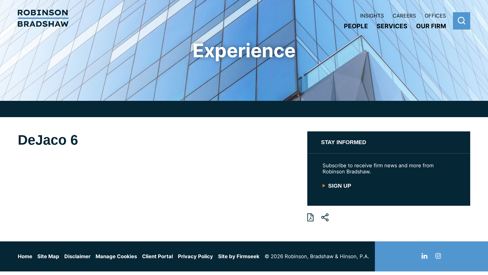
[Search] (461, 21)
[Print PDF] (310, 217)
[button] (325, 217)
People (356, 26)
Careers (404, 16)
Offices (435, 16)
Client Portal (157, 256)
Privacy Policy (195, 256)
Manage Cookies (116, 256)
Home (25, 256)
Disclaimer (77, 256)
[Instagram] (438, 257)
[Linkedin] (424, 257)
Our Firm (431, 26)
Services (392, 26)
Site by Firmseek (239, 256)
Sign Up (339, 186)
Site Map (48, 256)
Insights (372, 16)
